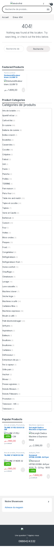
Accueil (5, 17)
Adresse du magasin (14, 507)
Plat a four (6, 193)
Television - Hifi (9, 404)
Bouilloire (6, 340)
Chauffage (7, 272)
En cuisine (6, 125)
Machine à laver (9, 291)
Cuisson (5, 223)
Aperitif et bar (8, 115)
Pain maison (7, 188)
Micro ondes (8, 237)
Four (4, 227)
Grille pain (6, 369)
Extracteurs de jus (10, 360)
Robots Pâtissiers (10, 394)
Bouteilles (6, 140)
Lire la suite (23, 469)
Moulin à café (8, 316)
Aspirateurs (7, 330)
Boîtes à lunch (8, 135)
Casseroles (7, 144)
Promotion (6, 399)
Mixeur (5, 379)
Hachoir (5, 374)
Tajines (5, 208)
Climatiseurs (7, 276)
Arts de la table (9, 110)
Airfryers (6, 326)
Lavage (5, 281)
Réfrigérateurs (8, 257)
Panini (5, 169)
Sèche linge (7, 296)
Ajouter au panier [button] (22, 90)
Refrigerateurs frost (11, 262)
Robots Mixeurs (9, 389)
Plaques (6, 242)
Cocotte (6, 149)
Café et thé (7, 120)
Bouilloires (6, 345)
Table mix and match (11, 198)
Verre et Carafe (9, 213)
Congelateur (7, 252)
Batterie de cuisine (10, 130)
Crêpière (6, 154)
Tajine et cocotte (10, 203)
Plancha (5, 174)
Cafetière (6, 350)
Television (7, 409)
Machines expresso (11, 311)
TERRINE (6, 183)
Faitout (5, 159)
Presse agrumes (9, 384)
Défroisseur (7, 355)
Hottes (5, 232)
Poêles (5, 179)
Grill (4, 164)
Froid (4, 247)
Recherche (48, 9)
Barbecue (6, 218)
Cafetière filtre (8, 306)
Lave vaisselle (8, 286)
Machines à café (9, 301)
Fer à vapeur (8, 364)
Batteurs (6, 335)
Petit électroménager (11, 321)
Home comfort (9, 73)
